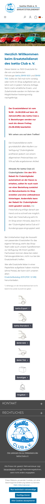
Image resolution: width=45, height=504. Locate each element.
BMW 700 (21, 360)
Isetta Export (21, 308)
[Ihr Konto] (30, 17)
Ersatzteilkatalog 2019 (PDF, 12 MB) (20, 277)
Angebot (21, 395)
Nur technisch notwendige (23, 489)
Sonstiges (21, 377)
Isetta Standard (21, 326)
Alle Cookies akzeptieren (23, 501)
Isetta (17, 76)
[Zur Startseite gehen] (22, 8)
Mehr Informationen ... (22, 485)
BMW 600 (25, 76)
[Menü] (5, 17)
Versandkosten (10, 469)
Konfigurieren (23, 495)
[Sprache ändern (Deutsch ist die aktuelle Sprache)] (41, 18)
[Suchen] (24, 17)
